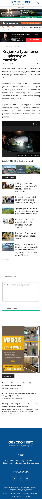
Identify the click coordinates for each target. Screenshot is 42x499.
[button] (3, 3)
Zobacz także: (9, 177)
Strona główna (7, 46)
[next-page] (7, 260)
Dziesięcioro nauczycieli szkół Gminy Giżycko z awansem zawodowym (25, 200)
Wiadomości (18, 46)
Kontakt (33, 487)
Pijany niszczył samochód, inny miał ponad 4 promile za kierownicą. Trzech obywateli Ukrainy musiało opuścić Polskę (26, 249)
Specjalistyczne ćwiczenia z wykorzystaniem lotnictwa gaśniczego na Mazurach (26, 211)
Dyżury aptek (24, 487)
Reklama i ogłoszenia (11, 487)
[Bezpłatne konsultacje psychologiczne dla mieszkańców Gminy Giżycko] (8, 221)
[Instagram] (21, 478)
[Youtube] (27, 478)
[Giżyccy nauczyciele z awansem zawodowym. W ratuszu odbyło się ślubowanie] (8, 185)
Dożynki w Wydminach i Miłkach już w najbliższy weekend (25, 236)
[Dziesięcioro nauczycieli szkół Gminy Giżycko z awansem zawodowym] (8, 200)
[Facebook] (14, 478)
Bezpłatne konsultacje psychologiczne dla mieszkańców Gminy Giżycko (25, 223)
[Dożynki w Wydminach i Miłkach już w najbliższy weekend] (8, 236)
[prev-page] (3, 260)
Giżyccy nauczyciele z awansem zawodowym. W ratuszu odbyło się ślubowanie (26, 187)
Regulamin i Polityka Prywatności (21, 490)
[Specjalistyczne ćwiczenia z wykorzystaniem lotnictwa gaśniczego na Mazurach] (8, 210)
